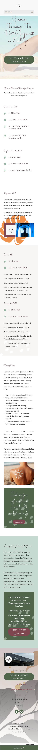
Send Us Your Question (19, 632)
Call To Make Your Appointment (19, 60)
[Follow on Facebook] (17, 712)
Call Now (19, 747)
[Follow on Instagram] (21, 712)
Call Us (19, 521)
